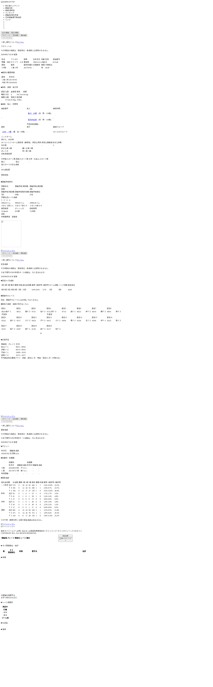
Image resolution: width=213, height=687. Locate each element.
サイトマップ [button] (51, 531)
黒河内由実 (32, 120)
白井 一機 (6, 132)
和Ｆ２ (118, 311)
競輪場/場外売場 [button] (11, 15)
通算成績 (23, 35)
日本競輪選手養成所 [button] (13, 17)
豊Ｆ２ (73, 320)
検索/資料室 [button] (10, 10)
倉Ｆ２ (43, 329)
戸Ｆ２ (43, 320)
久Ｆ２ (28, 320)
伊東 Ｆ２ (5, 350)
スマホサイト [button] (76, 531)
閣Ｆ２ (103, 311)
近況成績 (15, 35)
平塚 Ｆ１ (5, 352)
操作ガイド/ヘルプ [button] (8, 531)
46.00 (47, 68)
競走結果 (65, 536)
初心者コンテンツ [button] (12, 6)
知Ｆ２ (43, 311)
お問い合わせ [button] (22, 531)
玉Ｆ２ (88, 320)
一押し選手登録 (7, 38)
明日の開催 (14, 32)
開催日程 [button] (8, 8)
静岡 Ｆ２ (5, 355)
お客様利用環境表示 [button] (37, 531)
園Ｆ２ (28, 311)
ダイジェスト (67, 539)
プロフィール (6, 35)
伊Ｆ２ (88, 311)
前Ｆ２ (54, 311)
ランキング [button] (9, 13)
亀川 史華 (32, 113)
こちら (21, 42)
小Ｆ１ (58, 320)
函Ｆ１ (73, 311)
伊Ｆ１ (103, 320)
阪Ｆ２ (13, 329)
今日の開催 (5, 32)
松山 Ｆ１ (5, 347)
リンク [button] (8, 20)
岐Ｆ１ (8, 311)
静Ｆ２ (13, 320)
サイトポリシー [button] (64, 531)
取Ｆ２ (118, 320)
